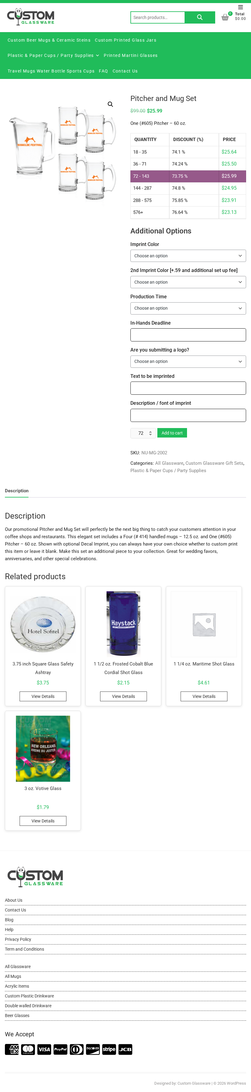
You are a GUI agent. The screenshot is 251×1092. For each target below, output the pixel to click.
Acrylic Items (17, 986)
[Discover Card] (93, 1050)
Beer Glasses (17, 1015)
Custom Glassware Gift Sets (214, 463)
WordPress (236, 1083)
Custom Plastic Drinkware (29, 995)
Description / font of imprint (160, 403)
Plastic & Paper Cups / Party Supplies (51, 55)
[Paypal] (60, 1050)
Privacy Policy (18, 939)
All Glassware (169, 463)
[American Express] (12, 1050)
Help (9, 929)
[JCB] (125, 1050)
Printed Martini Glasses (131, 55)
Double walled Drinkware (28, 1005)
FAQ (103, 71)
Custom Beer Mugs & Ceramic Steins (49, 40)
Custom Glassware (194, 1083)
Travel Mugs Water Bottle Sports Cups (51, 71)
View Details (43, 696)
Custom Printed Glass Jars (125, 40)
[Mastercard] (28, 1050)
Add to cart (172, 432)
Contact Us (125, 71)
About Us (13, 900)
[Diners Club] (77, 1050)
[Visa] (44, 1050)
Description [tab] (16, 491)
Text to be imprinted (152, 376)
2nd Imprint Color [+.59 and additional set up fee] (184, 270)
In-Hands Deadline (150, 323)
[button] (110, 104)
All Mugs (13, 976)
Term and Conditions (24, 949)
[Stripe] (109, 1050)
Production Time (148, 297)
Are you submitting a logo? (159, 350)
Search (200, 17)
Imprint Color (144, 244)
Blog (9, 919)
